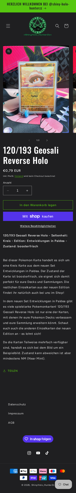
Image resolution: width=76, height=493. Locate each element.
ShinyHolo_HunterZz (43, 485)
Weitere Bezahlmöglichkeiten (38, 226)
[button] (8, 26)
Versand (19, 176)
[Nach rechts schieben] (47, 140)
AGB (11, 422)
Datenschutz (17, 404)
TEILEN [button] (13, 371)
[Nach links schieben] (29, 140)
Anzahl (7, 182)
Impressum (16, 413)
